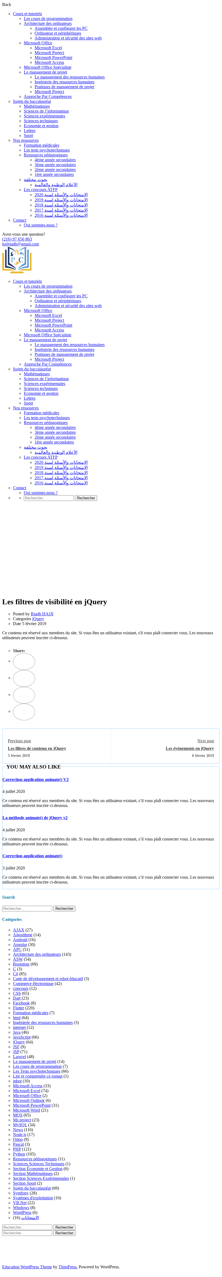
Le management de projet (45, 72)
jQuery (38, 618)
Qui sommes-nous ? (41, 225)
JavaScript (22, 1037)
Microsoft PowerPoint (53, 57)
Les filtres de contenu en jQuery (37, 748)
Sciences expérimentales (44, 116)
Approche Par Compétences (48, 96)
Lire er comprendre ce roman (37, 1076)
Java (17, 1032)
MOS (17, 1115)
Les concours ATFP (41, 189)
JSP (16, 1051)
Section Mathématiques (33, 1173)
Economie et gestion (41, 125)
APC (17, 949)
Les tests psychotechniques (47, 150)
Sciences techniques (41, 121)
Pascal (18, 1144)
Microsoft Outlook (29, 1100)
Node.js (19, 1134)
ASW (18, 959)
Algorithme (22, 935)
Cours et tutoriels (27, 13)
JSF (16, 1047)
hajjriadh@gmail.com (20, 244)
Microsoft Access (49, 62)
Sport (28, 135)
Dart (17, 998)
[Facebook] (24, 661)
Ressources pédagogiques (46, 155)
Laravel (19, 1056)
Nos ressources (26, 140)
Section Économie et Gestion (37, 1168)
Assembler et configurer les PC (61, 28)
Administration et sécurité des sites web (68, 38)
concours (20, 988)
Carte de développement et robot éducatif (48, 978)
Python (19, 1154)
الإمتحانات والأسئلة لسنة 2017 (61, 210)
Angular (20, 944)
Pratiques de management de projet (64, 86)
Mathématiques (37, 106)
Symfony (21, 1193)
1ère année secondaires (54, 174)
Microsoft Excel (48, 47)
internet (19, 1027)
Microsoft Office (38, 43)
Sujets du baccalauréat (32, 101)
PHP (17, 1149)
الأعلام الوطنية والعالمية (56, 184)
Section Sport (24, 1183)
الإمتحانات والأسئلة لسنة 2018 (61, 205)
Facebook (21, 1003)
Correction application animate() (32, 855)
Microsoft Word (26, 1110)
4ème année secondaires (55, 159)
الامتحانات (30, 1217)
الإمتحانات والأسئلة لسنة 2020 (61, 194)
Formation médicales (41, 145)
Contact (19, 220)
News (18, 1129)
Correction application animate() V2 (35, 779)
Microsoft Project (49, 52)
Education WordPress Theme (27, 1267)
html (17, 1017)
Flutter (18, 1008)
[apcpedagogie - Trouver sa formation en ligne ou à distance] (17, 272)
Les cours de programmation (48, 18)
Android (20, 939)
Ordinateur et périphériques (58, 33)
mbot (17, 1081)
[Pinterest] (24, 695)
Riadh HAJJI (42, 614)
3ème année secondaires (55, 164)
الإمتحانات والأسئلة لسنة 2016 (61, 215)
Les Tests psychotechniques (36, 1071)
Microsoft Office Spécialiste (47, 67)
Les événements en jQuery (190, 748)
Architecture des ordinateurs (48, 23)
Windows (21, 1207)
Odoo (18, 1139)
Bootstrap (21, 964)
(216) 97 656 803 (17, 239)
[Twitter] (24, 678)
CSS (17, 993)
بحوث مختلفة (35, 179)
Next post (205, 740)
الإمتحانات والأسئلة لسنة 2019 (61, 200)
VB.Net (19, 1202)
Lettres (29, 130)
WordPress (22, 1212)
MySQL (20, 1124)
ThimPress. (68, 1267)
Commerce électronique (33, 983)
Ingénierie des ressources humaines (64, 82)
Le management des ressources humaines (70, 77)
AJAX (18, 930)
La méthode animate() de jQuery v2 (35, 817)
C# (15, 973)
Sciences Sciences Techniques (38, 1163)
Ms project (22, 1120)
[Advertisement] (111, 557)
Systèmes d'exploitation (33, 1198)
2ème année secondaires (55, 169)
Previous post (19, 740)
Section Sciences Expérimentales (41, 1178)
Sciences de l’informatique (46, 111)
